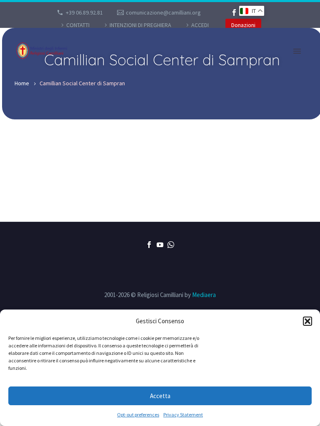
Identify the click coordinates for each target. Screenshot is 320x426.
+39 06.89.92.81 (84, 12)
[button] (307, 321)
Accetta (160, 396)
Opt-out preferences (138, 414)
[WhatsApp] (171, 244)
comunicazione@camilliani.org (163, 12)
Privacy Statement (183, 414)
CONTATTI (78, 25)
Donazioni (243, 25)
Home (22, 83)
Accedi (200, 25)
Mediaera (204, 295)
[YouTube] (160, 244)
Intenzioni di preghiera (140, 25)
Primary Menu (297, 51)
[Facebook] (234, 12)
